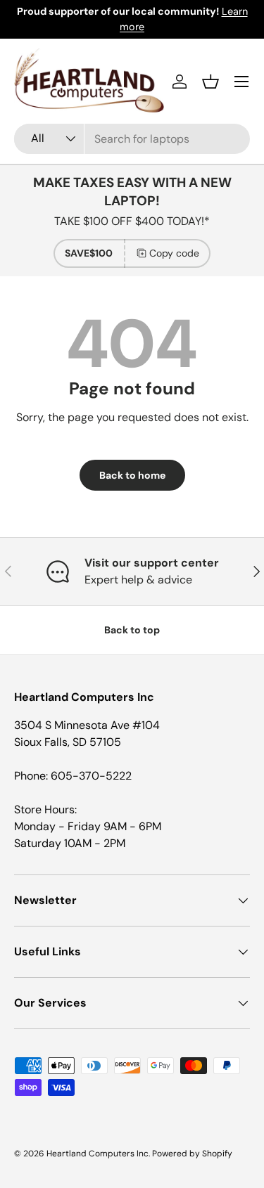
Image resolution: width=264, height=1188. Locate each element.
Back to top (132, 630)
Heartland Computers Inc (97, 1153)
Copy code (174, 253)
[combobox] (132, 139)
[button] (210, 81)
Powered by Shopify (192, 1153)
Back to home (132, 475)
